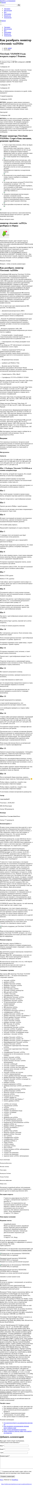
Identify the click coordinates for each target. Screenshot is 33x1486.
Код (5, 12)
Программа (7, 14)
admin (9, 48)
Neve (1, 1480)
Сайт (1, 1452)
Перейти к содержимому (7, 1)
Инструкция (8, 10)
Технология (7, 17)
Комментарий (5, 1456)
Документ (7, 8)
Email (2, 1449)
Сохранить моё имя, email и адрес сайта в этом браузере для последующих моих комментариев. (15, 1472)
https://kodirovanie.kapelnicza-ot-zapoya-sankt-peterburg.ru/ (16, 1484)
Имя (2, 1446)
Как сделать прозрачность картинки (15, 1429)
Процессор (7, 16)
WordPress (15, 1480)
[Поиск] (19, 5)
